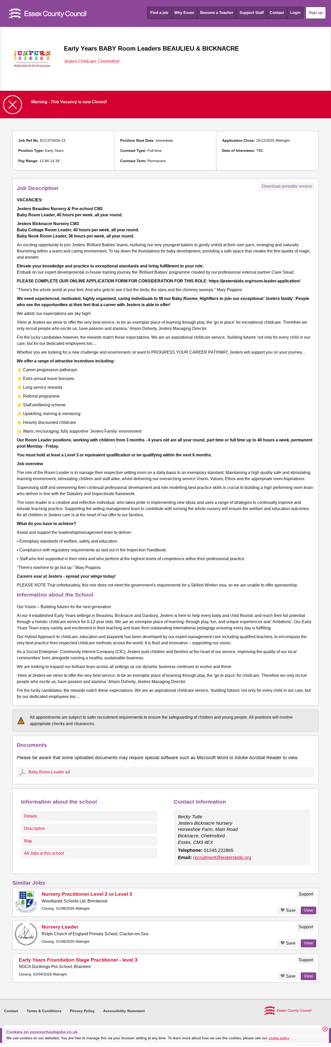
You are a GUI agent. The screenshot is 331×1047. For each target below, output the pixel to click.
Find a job (159, 12)
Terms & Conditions (44, 1011)
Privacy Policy (82, 1011)
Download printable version (287, 186)
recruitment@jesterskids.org (222, 857)
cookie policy (278, 1038)
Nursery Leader (60, 927)
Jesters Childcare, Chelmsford (91, 61)
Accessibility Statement (124, 1011)
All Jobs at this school (44, 853)
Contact (277, 12)
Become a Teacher (216, 12)
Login (295, 12)
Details (30, 816)
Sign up (316, 12)
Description (34, 828)
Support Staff (251, 12)
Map (28, 841)
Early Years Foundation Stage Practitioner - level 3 (78, 960)
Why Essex (184, 12)
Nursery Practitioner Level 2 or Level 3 (87, 894)
